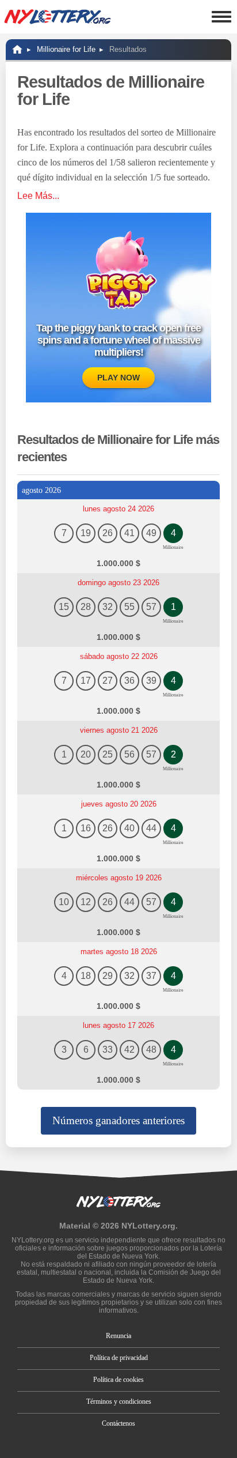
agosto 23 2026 (118, 582)
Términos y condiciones (118, 1401)
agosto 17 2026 (118, 1025)
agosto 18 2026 (119, 951)
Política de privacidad (119, 1358)
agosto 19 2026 (119, 877)
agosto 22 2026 (119, 656)
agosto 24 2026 (118, 508)
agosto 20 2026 (118, 804)
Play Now (118, 377)
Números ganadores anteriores (118, 1120)
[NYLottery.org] (17, 49)
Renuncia (118, 1336)
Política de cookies (118, 1380)
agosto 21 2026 (119, 730)
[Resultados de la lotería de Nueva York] (57, 16)
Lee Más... (38, 196)
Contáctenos (118, 1423)
